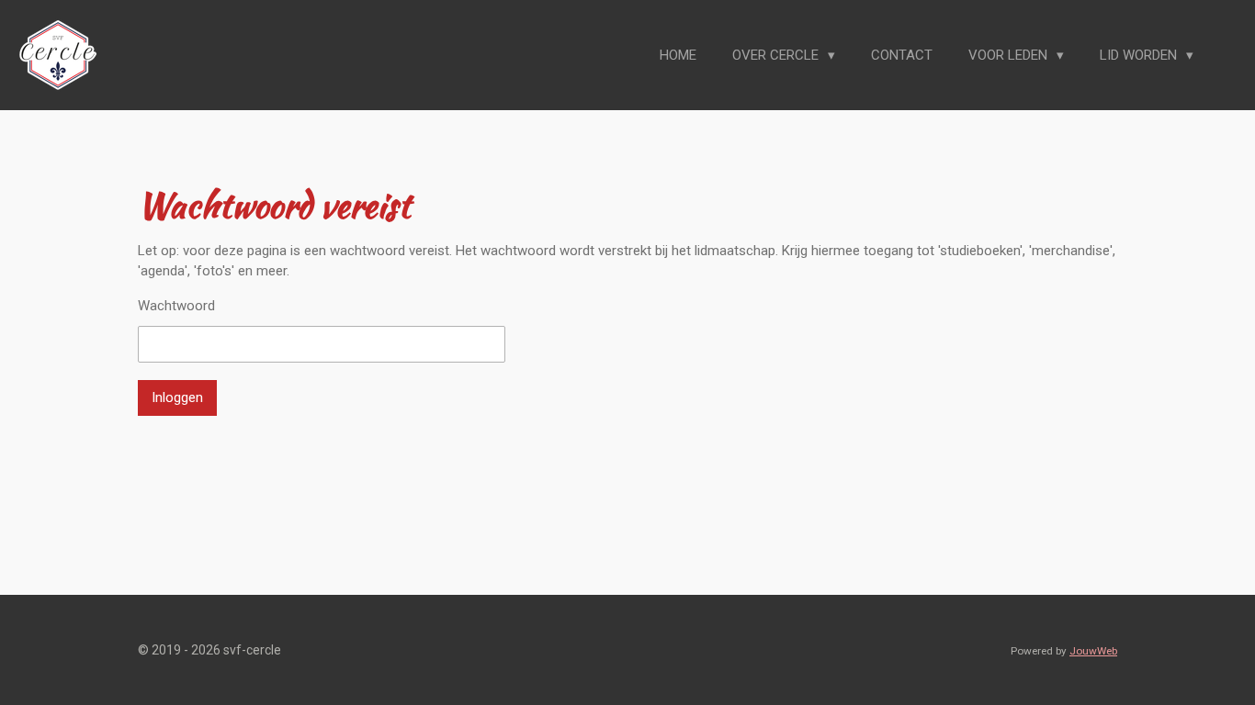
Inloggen (177, 397)
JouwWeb (1093, 650)
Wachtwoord (176, 305)
